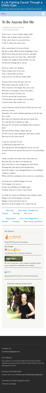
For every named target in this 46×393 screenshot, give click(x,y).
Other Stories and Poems (33, 221)
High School (10, 218)
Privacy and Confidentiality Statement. (29, 374)
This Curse (28, 213)
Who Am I (10, 210)
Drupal (13, 384)
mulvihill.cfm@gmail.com (11, 351)
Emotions (16, 221)
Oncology (16, 213)
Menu (3, 13)
